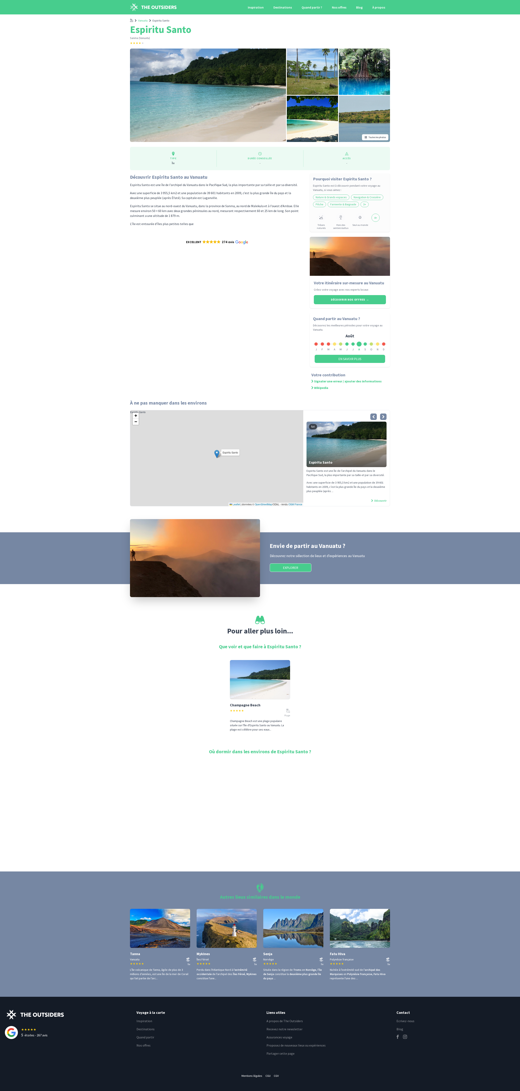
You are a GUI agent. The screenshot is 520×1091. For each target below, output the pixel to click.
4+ (375, 218)
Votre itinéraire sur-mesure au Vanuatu (349, 282)
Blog (359, 7)
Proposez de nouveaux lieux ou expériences (296, 1045)
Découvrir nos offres (350, 299)
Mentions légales (252, 1076)
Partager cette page (280, 1053)
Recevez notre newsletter (284, 1029)
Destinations (282, 7)
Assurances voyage (279, 1037)
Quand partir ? (312, 7)
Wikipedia (321, 388)
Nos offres (339, 7)
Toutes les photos (377, 137)
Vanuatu (143, 20)
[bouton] (373, 416)
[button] (216, 242)
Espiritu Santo (161, 20)
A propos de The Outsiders (284, 1021)
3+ (364, 204)
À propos (378, 7)
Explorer (290, 568)
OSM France (295, 504)
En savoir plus (349, 359)
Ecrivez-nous (405, 1021)
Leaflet (236, 504)
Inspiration (256, 7)
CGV (276, 1076)
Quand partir (145, 1037)
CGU (268, 1076)
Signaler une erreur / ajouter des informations (348, 381)
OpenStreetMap (263, 504)
